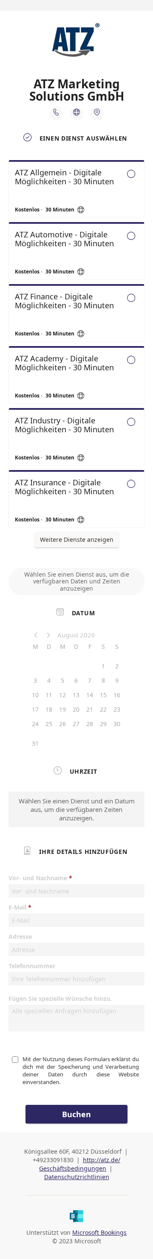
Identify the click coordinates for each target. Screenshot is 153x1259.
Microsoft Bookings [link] (99, 1232)
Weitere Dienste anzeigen (76, 539)
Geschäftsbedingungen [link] (72, 1168)
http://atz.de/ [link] (101, 1160)
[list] (76, 346)
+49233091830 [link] (53, 1160)
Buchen (76, 1114)
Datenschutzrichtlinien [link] (76, 1177)
